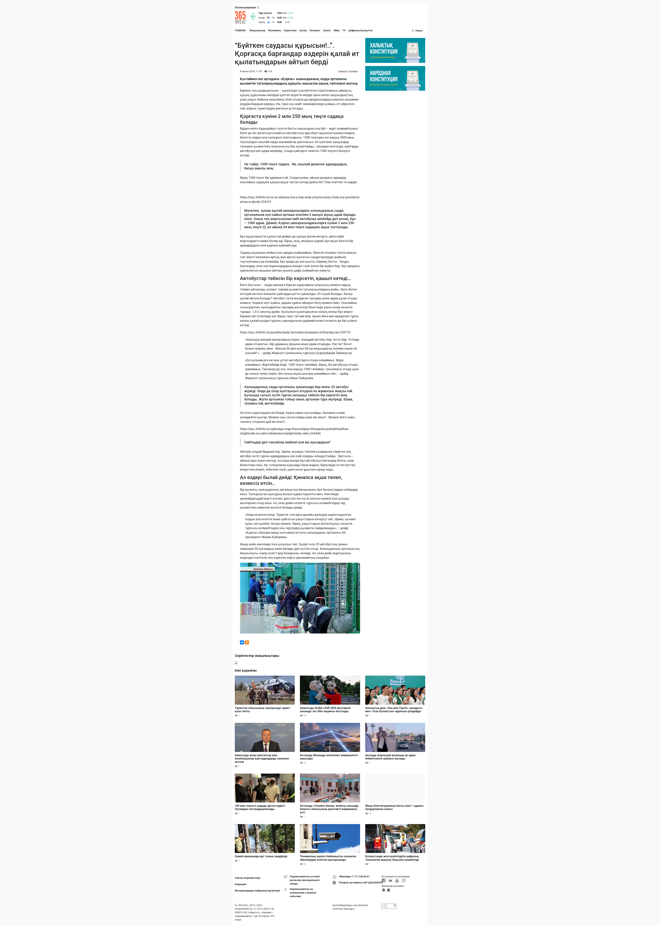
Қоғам (303, 30)
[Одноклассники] (247, 642)
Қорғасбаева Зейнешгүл (334, 353)
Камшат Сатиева (348, 71)
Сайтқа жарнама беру (247, 878)
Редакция (240, 884)
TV (344, 30)
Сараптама (290, 30)
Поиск (418, 30)
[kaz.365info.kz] (243, 17)
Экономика (274, 30)
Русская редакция (245, 7)
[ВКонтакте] (242, 642)
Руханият (315, 30)
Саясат (327, 30)
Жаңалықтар (257, 30)
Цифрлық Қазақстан (360, 30)
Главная (240, 30)
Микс (337, 30)
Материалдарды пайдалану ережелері (257, 890)
